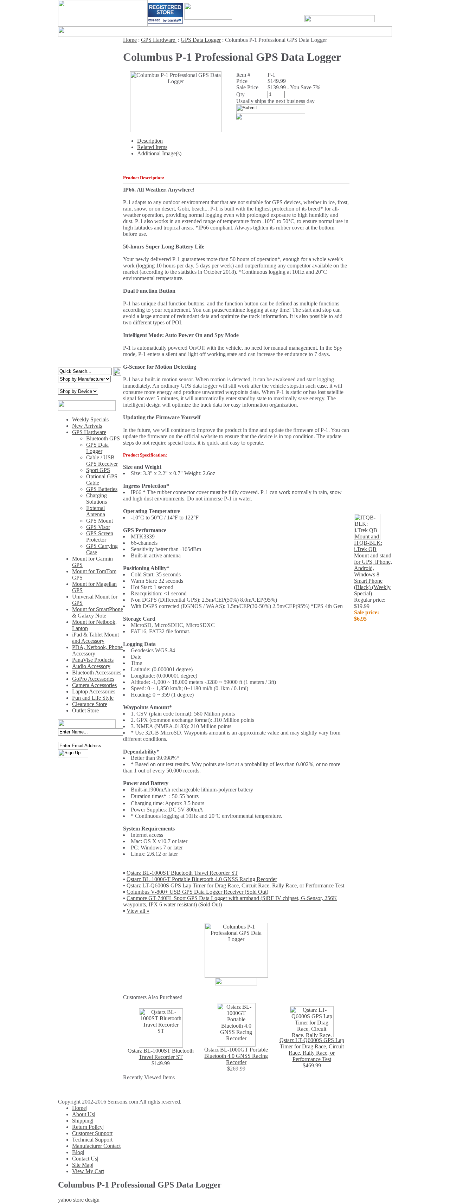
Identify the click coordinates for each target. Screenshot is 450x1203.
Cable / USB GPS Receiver (102, 460)
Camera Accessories (94, 685)
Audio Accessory (91, 666)
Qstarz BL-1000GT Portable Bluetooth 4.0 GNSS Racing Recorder (202, 879)
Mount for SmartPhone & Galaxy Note (97, 612)
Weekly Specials (90, 419)
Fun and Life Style (93, 698)
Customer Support (92, 1133)
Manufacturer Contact (96, 1146)
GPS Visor (98, 527)
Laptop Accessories (93, 691)
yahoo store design (78, 1200)
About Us (83, 1114)
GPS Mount (99, 521)
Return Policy (87, 1127)
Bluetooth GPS (103, 438)
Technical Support (92, 1140)
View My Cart (88, 1171)
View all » (138, 911)
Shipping (82, 1121)
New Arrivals (87, 426)
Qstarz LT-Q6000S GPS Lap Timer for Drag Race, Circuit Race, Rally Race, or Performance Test (235, 885)
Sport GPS (98, 470)
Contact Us (84, 1159)
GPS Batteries (101, 489)
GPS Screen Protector (99, 536)
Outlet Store (85, 710)
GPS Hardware (89, 432)
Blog (77, 1152)
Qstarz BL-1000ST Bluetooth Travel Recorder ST (182, 873)
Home (130, 40)
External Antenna (95, 511)
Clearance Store (89, 704)
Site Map (82, 1165)
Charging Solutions (96, 498)
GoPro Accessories (93, 679)
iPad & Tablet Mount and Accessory (95, 638)
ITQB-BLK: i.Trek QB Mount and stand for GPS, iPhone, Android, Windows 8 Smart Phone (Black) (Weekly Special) (373, 568)
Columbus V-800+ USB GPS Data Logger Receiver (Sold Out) (197, 892)
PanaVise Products (93, 660)
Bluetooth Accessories (96, 672)
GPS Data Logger (97, 448)
